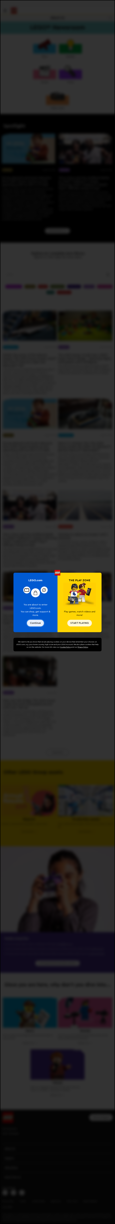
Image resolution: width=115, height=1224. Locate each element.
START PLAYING (79, 623)
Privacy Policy (83, 647)
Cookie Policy (65, 647)
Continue (35, 623)
